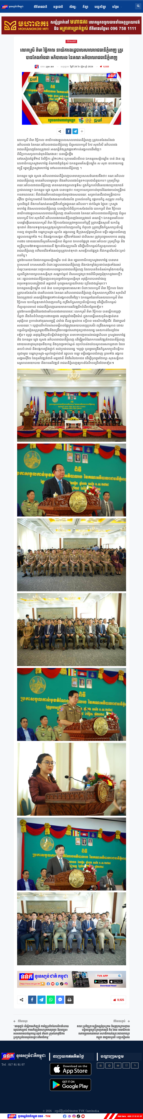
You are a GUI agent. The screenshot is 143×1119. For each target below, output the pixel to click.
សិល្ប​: (72, 7)
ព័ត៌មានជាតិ (40, 7)
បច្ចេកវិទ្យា (100, 7)
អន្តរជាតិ (58, 7)
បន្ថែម (115, 7)
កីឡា (85, 7)
